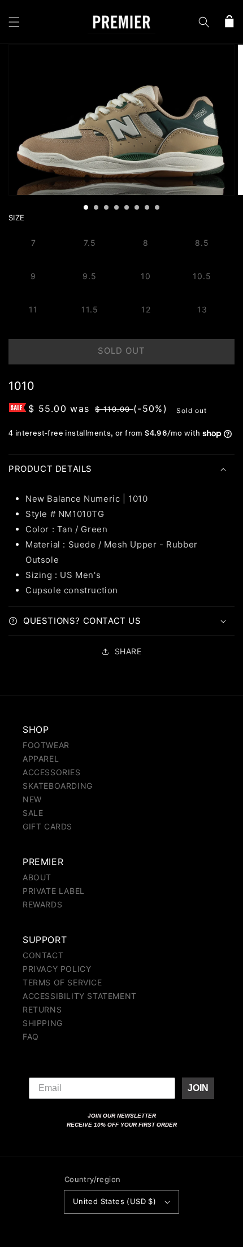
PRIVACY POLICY (57, 969)
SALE (33, 813)
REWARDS (42, 904)
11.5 (89, 309)
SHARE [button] (128, 651)
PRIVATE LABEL (54, 891)
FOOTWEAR (46, 745)
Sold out (121, 350)
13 (202, 309)
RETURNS (42, 1009)
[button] (14, 22)
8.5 (202, 242)
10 (146, 276)
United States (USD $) (114, 1201)
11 (33, 309)
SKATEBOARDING (58, 785)
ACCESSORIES (52, 772)
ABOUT (37, 877)
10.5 (202, 276)
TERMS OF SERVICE (62, 982)
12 (146, 309)
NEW (32, 799)
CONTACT (43, 955)
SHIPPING (43, 1023)
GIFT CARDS (47, 826)
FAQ (31, 1036)
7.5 (90, 242)
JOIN (198, 1088)
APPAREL (41, 758)
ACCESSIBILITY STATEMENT (80, 996)
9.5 (90, 276)
